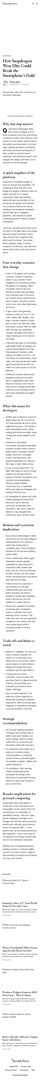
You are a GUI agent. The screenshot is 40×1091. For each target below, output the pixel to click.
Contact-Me (26, 1066)
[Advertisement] (20, 28)
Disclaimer (24, 1070)
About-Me (14, 1066)
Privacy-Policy (11, 1070)
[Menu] (37, 3)
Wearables (7, 56)
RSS (33, 1070)
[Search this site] (33, 3)
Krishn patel (15, 82)
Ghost (25, 1075)
